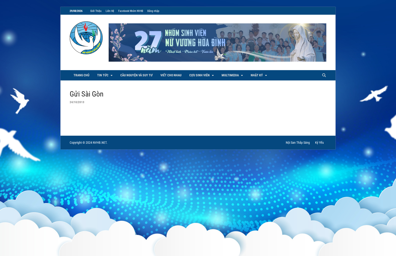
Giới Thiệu (96, 11)
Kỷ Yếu (319, 142)
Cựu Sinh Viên (199, 75)
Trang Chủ (81, 75)
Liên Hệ (110, 11)
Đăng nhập (153, 11)
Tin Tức (102, 75)
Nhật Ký (257, 75)
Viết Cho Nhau (171, 75)
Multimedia (230, 75)
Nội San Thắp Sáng (298, 142)
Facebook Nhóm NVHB (130, 11)
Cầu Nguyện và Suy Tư (136, 75)
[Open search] (324, 75)
